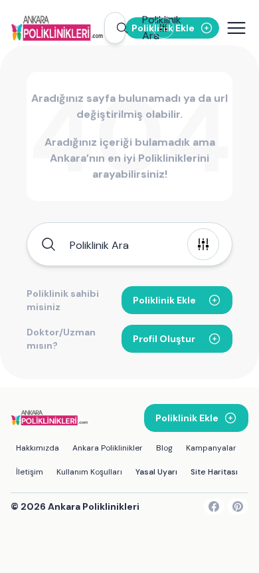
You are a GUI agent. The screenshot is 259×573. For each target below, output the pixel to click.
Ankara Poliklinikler (107, 448)
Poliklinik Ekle (164, 300)
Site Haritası (214, 472)
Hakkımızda (37, 448)
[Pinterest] (237, 506)
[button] (115, 28)
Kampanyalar (211, 448)
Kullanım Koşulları (89, 472)
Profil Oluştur (164, 339)
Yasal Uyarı (156, 472)
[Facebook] (213, 506)
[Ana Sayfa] (57, 28)
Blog (164, 448)
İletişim (29, 472)
